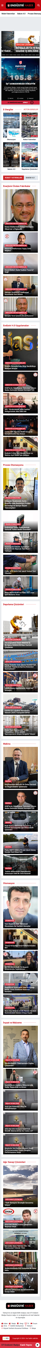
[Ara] (38, 5)
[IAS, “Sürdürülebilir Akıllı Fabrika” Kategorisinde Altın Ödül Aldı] (20, 403)
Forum (35, 1323)
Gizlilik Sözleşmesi (17, 1326)
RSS (7, 1338)
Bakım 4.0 (21, 14)
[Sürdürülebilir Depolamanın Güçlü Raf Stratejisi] (20, 682)
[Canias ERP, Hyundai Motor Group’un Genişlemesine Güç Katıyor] (20, 425)
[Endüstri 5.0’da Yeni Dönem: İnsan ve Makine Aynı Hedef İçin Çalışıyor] (20, 447)
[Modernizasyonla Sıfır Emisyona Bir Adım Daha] (20, 1262)
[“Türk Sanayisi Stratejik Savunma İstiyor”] (20, 1186)
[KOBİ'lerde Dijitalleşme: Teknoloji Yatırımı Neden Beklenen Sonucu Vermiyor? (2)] (20, 382)
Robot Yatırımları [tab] (13, 178)
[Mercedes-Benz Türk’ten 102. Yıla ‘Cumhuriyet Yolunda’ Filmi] (20, 1240)
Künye (34, 1328)
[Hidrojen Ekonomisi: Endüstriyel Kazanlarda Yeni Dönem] (20, 286)
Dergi (21, 1323)
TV (28, 1323)
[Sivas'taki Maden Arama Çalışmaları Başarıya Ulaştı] (20, 1218)
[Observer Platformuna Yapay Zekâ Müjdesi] (20, 242)
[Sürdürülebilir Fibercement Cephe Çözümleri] (20, 1047)
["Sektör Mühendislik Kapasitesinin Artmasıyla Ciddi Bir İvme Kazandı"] (20, 865)
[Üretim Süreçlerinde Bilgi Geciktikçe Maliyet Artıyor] (20, 349)
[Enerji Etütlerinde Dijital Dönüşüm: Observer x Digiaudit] (20, 210)
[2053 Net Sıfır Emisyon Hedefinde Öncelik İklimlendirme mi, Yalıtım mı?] (20, 1122)
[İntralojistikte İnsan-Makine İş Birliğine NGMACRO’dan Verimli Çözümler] (20, 628)
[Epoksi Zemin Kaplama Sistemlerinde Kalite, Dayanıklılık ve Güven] (20, 1079)
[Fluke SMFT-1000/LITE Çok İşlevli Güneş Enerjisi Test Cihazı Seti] (20, 844)
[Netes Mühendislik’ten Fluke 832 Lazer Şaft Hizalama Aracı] (20, 586)
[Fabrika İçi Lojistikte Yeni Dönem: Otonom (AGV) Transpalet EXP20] (20, 704)
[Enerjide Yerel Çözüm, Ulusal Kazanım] (20, 307)
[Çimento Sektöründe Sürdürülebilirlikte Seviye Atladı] (20, 1283)
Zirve (5, 1326)
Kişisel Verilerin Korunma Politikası (15, 1328)
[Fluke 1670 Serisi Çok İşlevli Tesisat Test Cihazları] (20, 565)
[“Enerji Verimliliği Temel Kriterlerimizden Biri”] (20, 939)
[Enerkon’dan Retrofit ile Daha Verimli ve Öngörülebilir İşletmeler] (20, 768)
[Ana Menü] (2, 5)
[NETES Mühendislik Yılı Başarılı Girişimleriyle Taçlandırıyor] (20, 961)
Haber (5, 1323)
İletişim (29, 1326)
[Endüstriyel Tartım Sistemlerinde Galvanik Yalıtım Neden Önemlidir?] (20, 521)
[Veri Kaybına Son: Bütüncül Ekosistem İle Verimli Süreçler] (20, 907)
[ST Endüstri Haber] (20, 5)
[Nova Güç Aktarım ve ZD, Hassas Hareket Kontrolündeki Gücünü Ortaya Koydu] (20, 1004)
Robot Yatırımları (8, 14)
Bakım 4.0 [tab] (30, 178)
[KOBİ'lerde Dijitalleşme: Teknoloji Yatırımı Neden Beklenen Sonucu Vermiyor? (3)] (20, 800)
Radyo (14, 1323)
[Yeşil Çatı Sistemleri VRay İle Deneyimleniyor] (20, 1100)
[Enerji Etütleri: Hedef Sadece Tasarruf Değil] (20, 264)
